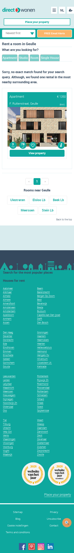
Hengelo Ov (43, 355)
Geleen (6, 358)
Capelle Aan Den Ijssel (48, 314)
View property (37, 153)
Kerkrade (41, 366)
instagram (40, 546)
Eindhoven (8, 347)
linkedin (50, 546)
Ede (5, 343)
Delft (39, 318)
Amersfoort (9, 303)
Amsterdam (9, 311)
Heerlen (41, 343)
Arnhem (7, 318)
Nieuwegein (9, 395)
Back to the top (64, 219)
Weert (40, 420)
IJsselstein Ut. (44, 362)
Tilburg (6, 424)
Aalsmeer (8, 288)
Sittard (40, 399)
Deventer (7, 336)
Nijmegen (8, 399)
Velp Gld (7, 431)
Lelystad (7, 383)
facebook (22, 546)
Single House (50, 58)
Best (39, 299)
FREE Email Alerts (54, 33)
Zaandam (42, 427)
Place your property (37, 22)
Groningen (42, 332)
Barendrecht (43, 292)
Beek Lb (58, 200)
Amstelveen (9, 307)
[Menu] (54, 10)
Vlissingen (8, 442)
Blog (17, 519)
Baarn (40, 288)
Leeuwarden (9, 376)
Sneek (40, 402)
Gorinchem (9, 362)
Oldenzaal (8, 406)
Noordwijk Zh (10, 402)
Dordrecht (8, 339)
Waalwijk (7, 454)
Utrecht (7, 427)
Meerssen (27, 210)
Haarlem (41, 336)
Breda (40, 307)
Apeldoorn (8, 314)
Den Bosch (42, 322)
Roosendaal (43, 387)
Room (34, 58)
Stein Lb (47, 210)
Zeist (39, 435)
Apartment (10, 58)
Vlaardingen (9, 439)
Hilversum (42, 358)
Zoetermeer (43, 442)
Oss (5, 410)
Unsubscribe (54, 519)
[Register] (70, 10)
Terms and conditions (18, 532)
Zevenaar (42, 439)
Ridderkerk (42, 376)
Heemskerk (43, 339)
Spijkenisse (43, 410)
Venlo (6, 435)
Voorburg (8, 446)
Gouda (6, 366)
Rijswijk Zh (43, 380)
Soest (40, 406)
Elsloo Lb (39, 200)
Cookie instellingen (17, 525)
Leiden (6, 380)
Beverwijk (42, 303)
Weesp (40, 424)
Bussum (41, 311)
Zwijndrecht (43, 450)
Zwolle (40, 454)
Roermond (42, 383)
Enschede (8, 355)
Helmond (42, 351)
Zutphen (41, 446)
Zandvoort (42, 431)
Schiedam (42, 395)
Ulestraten (17, 200)
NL (62, 10)
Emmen (7, 351)
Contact (54, 525)
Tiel (5, 420)
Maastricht (8, 387)
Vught (6, 450)
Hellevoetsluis (44, 347)
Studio (23, 58)
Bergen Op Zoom (46, 295)
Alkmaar (7, 292)
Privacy (54, 512)
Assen (6, 322)
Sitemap (17, 512)
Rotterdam (42, 391)
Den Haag (8, 332)
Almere (6, 299)
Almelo (6, 295)
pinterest (31, 546)
